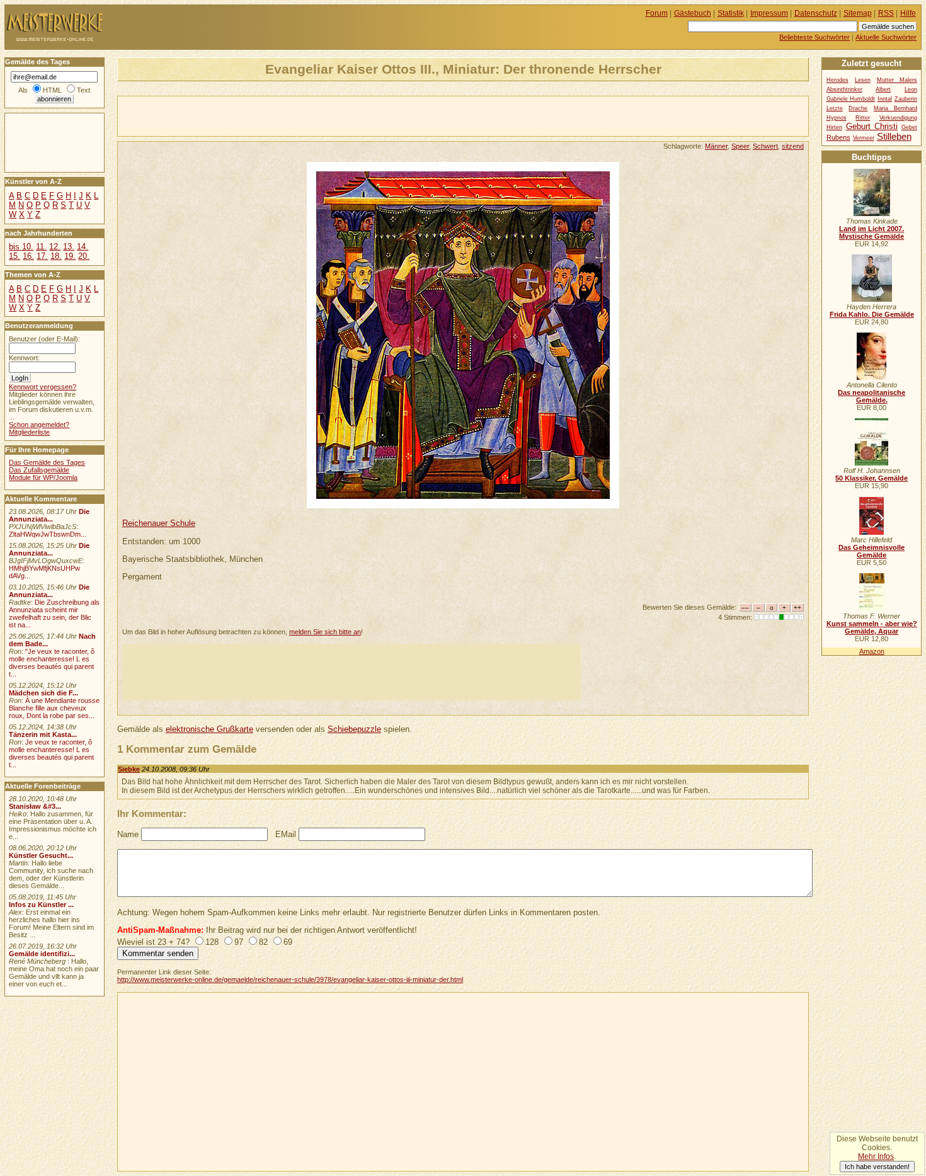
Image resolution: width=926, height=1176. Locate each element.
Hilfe (908, 13)
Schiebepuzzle (354, 729)
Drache (858, 108)
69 (287, 942)
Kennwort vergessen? (42, 387)
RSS (886, 13)
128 (212, 942)
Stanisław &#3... (35, 806)
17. (42, 256)
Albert (883, 89)
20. (83, 256)
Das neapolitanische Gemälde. (871, 396)
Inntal (884, 99)
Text (83, 90)
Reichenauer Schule (158, 523)
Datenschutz (815, 13)
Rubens (838, 137)
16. (28, 256)
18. (56, 256)
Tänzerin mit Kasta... (43, 734)
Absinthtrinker (844, 89)
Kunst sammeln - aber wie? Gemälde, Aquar (871, 627)
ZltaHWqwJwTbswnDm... (47, 534)
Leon (911, 89)
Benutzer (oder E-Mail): (44, 339)
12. (54, 246)
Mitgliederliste (29, 432)
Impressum (769, 13)
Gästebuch (692, 13)
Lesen (863, 80)
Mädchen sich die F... (43, 693)
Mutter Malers (897, 80)
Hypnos (836, 118)
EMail (285, 834)
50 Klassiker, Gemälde (871, 478)
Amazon (871, 651)
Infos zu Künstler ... (41, 904)
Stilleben (894, 136)
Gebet (909, 127)
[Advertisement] (265, 115)
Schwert (765, 146)
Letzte (834, 108)
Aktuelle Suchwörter (886, 37)
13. (68, 246)
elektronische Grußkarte (209, 729)
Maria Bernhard (895, 108)
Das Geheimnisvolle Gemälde (871, 551)
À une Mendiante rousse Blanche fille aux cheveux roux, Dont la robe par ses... (54, 708)
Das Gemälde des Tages (47, 462)
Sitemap (857, 13)
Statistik (730, 13)
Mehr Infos (876, 1156)
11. (41, 246)
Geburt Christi (872, 126)
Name (128, 834)
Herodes (837, 80)
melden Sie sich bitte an (325, 632)
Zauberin (906, 99)
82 (263, 942)
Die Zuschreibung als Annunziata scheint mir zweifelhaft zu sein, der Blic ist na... (54, 613)
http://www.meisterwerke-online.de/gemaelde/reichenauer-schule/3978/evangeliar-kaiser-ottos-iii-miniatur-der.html (290, 979)
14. (82, 246)
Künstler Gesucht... (41, 855)
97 (238, 942)
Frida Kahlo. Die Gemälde (872, 314)
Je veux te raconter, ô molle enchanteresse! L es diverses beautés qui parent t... (51, 753)
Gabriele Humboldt (850, 99)
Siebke (129, 769)
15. (14, 256)
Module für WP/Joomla (43, 477)
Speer (740, 146)
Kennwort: (24, 358)
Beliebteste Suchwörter (814, 37)
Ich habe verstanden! (877, 1166)
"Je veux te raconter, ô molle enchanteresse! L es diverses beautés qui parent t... (51, 663)
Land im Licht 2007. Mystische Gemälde (871, 232)
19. (70, 256)
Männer (716, 146)
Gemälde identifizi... (42, 953)
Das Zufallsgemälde (39, 470)
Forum (657, 13)
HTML (52, 90)
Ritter (862, 118)
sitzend (793, 146)
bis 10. (21, 246)
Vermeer (863, 138)
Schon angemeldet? (39, 424)
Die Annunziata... (49, 515)
